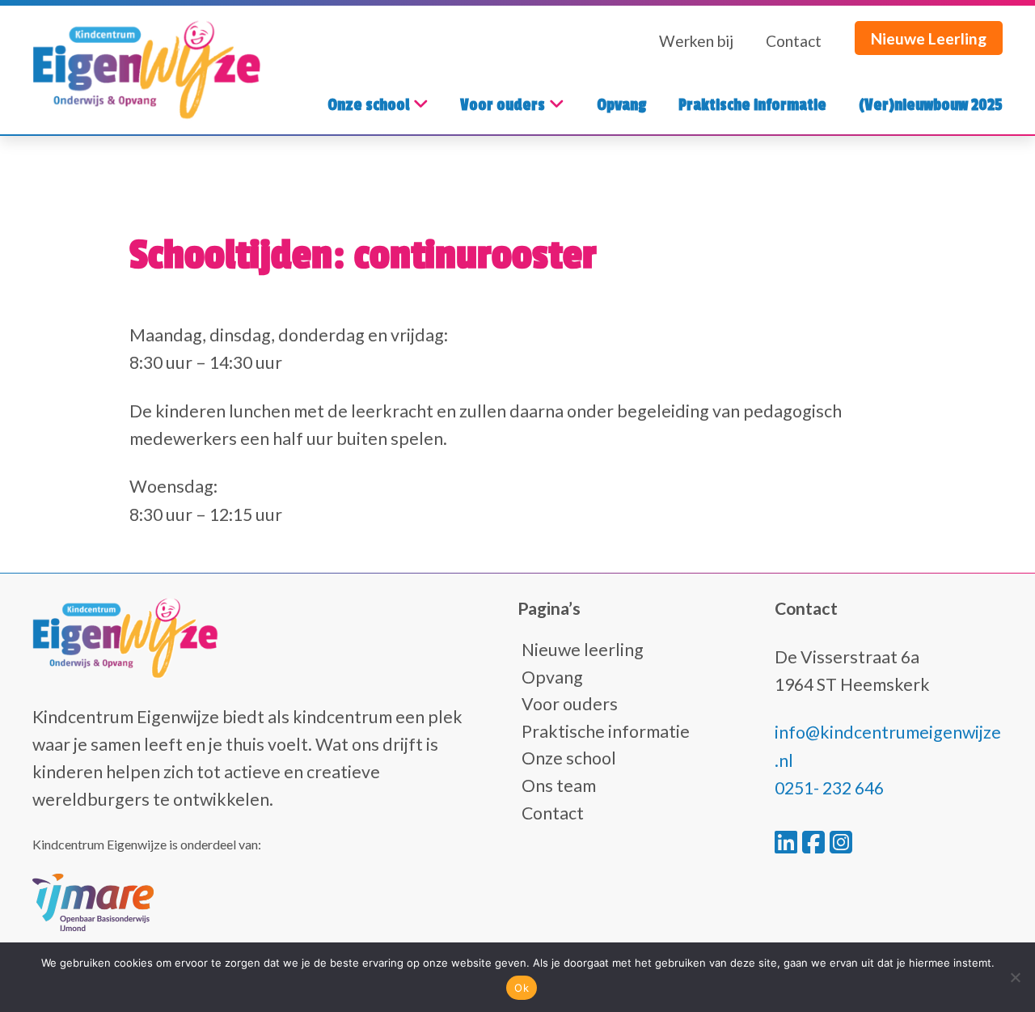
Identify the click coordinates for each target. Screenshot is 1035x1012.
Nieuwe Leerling (928, 38)
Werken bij (696, 41)
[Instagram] (841, 841)
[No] (1015, 977)
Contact (794, 41)
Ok (521, 987)
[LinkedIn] (788, 841)
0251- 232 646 (829, 787)
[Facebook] (816, 841)
